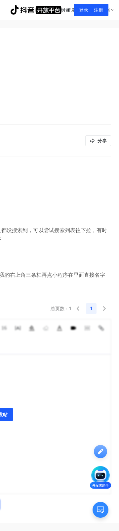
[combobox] (46, 10)
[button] (78, 308)
